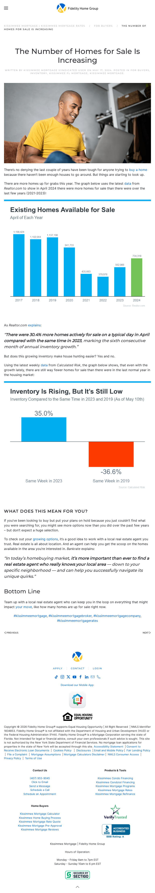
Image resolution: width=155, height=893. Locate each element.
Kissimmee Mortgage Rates (115, 790)
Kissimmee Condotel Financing (115, 782)
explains (34, 325)
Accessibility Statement (108, 746)
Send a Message (39, 786)
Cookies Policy (62, 750)
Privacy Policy (12, 758)
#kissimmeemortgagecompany (116, 616)
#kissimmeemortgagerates (77, 621)
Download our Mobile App (77, 685)
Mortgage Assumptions (46, 754)
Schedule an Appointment (39, 794)
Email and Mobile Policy (108, 750)
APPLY (58, 668)
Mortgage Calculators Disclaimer (84, 754)
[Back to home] (77, 8)
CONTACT (78, 668)
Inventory (38, 73)
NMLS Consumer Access (123, 754)
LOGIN (97, 668)
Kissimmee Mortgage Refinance (115, 794)
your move (24, 607)
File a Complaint (17, 754)
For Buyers (140, 70)
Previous (12, 632)
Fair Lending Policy (138, 750)
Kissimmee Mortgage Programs (115, 786)
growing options (45, 539)
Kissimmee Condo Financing (115, 778)
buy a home (138, 170)
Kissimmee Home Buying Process (40, 817)
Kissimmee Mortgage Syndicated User (55, 70)
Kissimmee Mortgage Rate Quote (40, 821)
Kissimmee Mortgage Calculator (40, 813)
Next (146, 632)
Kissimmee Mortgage (107, 73)
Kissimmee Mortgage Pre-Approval (40, 825)
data (127, 183)
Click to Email (39, 782)
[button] (6, 8)
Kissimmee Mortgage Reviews (40, 829)
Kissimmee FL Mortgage (68, 73)
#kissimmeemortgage (30, 616)
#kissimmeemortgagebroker (70, 616)
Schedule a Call (39, 789)
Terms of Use (34, 758)
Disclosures (83, 750)
